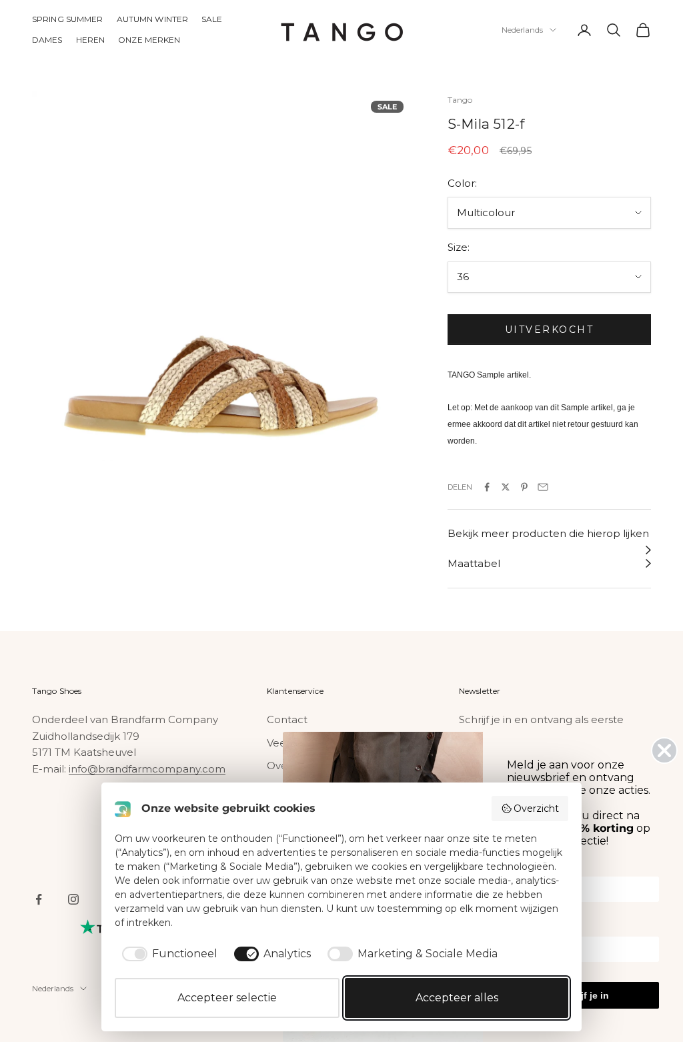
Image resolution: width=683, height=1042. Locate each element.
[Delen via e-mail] (543, 487)
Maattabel (474, 563)
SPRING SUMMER (67, 19)
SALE (211, 19)
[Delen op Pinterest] (524, 487)
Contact (287, 719)
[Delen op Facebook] (487, 487)
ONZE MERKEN (149, 40)
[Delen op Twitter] (505, 487)
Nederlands (522, 30)
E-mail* (522, 927)
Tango (460, 100)
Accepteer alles (457, 997)
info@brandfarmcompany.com (147, 768)
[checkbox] (167, 954)
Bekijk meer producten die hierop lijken (548, 533)
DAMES (47, 40)
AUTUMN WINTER (153, 19)
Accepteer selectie (227, 997)
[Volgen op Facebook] (38, 899)
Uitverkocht (549, 330)
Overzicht (536, 809)
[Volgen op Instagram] (73, 899)
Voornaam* (531, 867)
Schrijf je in (583, 995)
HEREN (90, 40)
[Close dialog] (664, 750)
